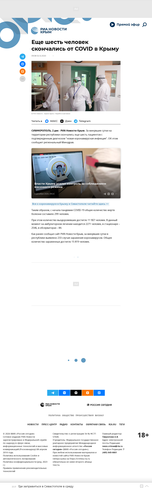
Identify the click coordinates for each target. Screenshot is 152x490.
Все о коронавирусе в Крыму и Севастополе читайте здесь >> (70, 204)
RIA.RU (112, 425)
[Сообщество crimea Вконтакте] (64, 393)
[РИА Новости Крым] (48, 30)
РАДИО (64, 425)
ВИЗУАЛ (99, 415)
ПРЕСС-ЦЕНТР (49, 425)
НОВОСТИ (33, 425)
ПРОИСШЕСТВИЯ (85, 415)
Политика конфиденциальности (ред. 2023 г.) (25, 463)
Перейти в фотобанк (62, 114)
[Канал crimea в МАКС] (99, 393)
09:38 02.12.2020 (38, 56)
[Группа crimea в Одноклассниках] (87, 393)
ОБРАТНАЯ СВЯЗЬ (96, 425)
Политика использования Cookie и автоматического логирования (21, 457)
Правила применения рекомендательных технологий (25, 470)
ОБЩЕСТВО (68, 415)
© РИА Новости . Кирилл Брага (42, 114)
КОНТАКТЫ (77, 425)
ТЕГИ (122, 425)
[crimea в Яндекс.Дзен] (76, 393)
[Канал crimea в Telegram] (52, 393)
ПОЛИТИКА (54, 415)
